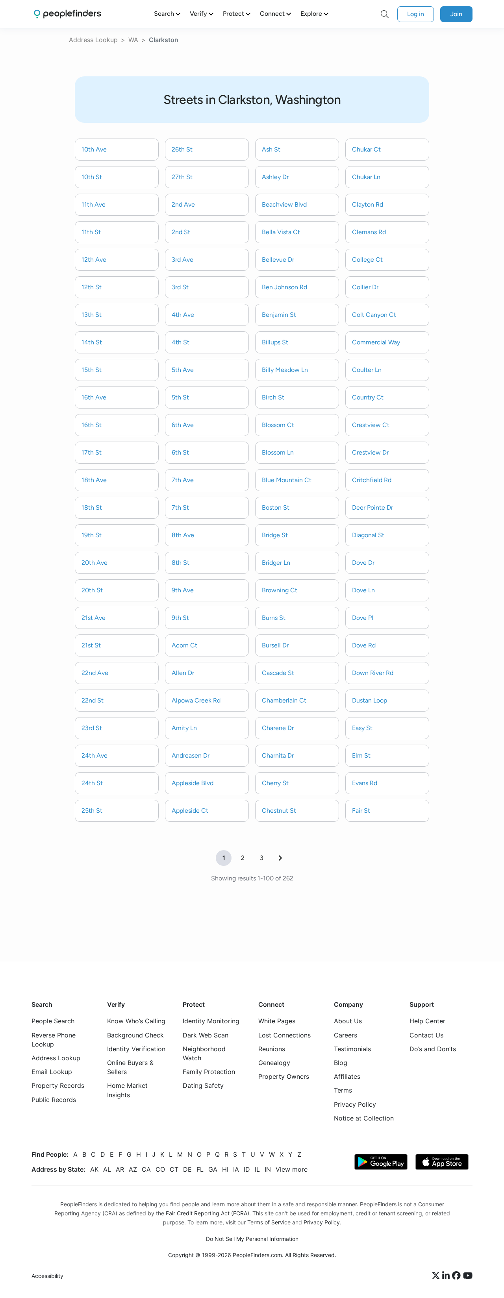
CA (146, 1169)
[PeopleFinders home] (68, 14)
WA (133, 40)
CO (160, 1169)
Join (456, 14)
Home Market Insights (127, 1090)
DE (187, 1169)
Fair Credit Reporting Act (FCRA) (207, 1213)
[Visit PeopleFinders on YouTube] (467, 1276)
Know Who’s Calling (136, 1021)
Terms (343, 1091)
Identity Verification (136, 1049)
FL (200, 1169)
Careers (345, 1035)
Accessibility (47, 1276)
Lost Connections (284, 1035)
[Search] (384, 14)
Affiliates (347, 1077)
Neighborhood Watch (204, 1053)
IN (268, 1169)
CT (174, 1169)
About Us (348, 1021)
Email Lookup (52, 1072)
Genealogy (274, 1063)
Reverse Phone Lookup (54, 1039)
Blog (340, 1063)
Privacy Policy (355, 1104)
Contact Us (426, 1035)
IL (257, 1169)
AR (120, 1169)
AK (94, 1169)
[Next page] (280, 858)
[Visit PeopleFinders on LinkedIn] (447, 1276)
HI (225, 1169)
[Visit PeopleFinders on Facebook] (457, 1276)
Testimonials (352, 1049)
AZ (133, 1169)
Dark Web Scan (205, 1035)
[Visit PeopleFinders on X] (437, 1276)
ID (247, 1169)
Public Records (54, 1100)
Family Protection (209, 1072)
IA (236, 1169)
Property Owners (283, 1077)
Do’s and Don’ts (433, 1049)
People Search (53, 1021)
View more (292, 1169)
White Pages (276, 1021)
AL (107, 1169)
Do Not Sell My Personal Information (252, 1239)
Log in (415, 14)
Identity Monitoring (211, 1021)
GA (212, 1169)
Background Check (135, 1035)
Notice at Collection (364, 1118)
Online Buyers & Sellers (130, 1067)
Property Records (58, 1086)
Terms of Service (269, 1222)
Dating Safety (203, 1086)
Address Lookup (93, 40)
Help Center (427, 1021)
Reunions (271, 1049)
